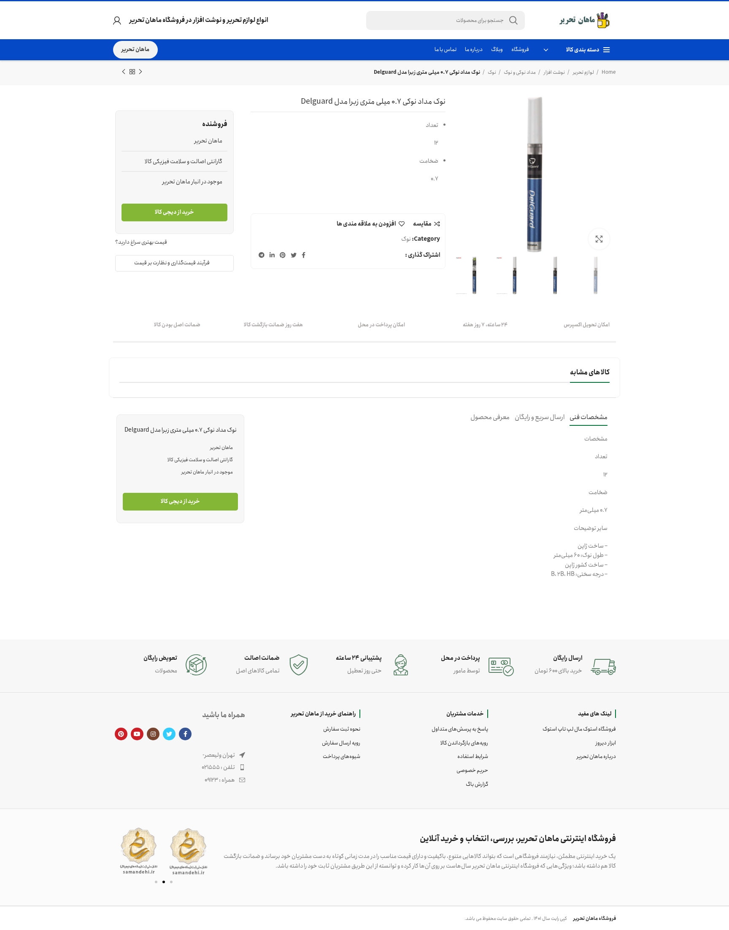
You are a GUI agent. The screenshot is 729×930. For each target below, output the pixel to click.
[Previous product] (140, 72)
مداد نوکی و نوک (519, 72)
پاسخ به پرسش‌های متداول (460, 729)
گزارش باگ (477, 784)
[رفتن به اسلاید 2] (163, 882)
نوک (491, 72)
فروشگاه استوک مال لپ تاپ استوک (579, 729)
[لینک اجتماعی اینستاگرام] (153, 734)
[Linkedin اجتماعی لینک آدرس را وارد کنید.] (272, 255)
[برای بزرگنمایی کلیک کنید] (599, 239)
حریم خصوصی (472, 770)
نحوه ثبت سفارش (341, 729)
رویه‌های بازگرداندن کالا (464, 743)
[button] (123, 851)
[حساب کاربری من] (117, 20)
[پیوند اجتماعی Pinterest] (282, 255)
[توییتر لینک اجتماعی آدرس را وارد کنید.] (293, 255)
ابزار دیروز (606, 743)
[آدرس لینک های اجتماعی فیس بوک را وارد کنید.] (303, 255)
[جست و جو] (513, 20)
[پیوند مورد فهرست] (179, 767)
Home (608, 72)
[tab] (589, 417)
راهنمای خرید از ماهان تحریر (323, 714)
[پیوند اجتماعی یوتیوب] (137, 734)
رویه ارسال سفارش (341, 743)
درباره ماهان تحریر (596, 756)
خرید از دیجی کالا (174, 212)
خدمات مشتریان (465, 714)
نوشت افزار (554, 72)
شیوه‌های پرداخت (341, 756)
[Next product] (123, 72)
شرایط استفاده (472, 756)
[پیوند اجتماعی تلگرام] (261, 255)
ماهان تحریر (135, 49)
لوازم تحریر (583, 72)
